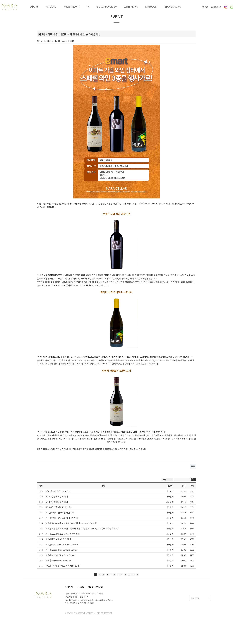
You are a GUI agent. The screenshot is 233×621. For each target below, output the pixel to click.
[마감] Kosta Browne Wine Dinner (61, 549)
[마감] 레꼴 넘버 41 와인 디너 (58, 539)
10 (130, 574)
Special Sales (173, 6)
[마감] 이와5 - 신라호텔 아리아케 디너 (62, 517)
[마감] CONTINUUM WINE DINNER (62, 544)
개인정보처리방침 (95, 586)
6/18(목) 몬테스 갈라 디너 (57, 496)
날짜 (183, 485)
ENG (206, 7)
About (34, 6)
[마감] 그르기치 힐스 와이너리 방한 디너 (63, 533)
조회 (191, 485)
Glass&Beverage (106, 6)
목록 (193, 466)
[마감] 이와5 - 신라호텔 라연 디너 (60, 512)
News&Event (71, 6)
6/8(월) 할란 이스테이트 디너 (58, 491)
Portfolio (50, 6)
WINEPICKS (131, 6)
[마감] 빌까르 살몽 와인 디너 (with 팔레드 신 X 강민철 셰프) (71, 523)
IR (88, 6)
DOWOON (151, 6)
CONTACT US (216, 7)
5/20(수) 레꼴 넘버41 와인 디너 (59, 507)
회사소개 (69, 586)
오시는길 (80, 586)
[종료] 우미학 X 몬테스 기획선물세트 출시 (63, 565)
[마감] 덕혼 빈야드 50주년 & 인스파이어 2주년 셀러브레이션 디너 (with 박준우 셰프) (82, 528)
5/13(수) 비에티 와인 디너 (57, 501)
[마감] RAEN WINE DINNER (58, 560)
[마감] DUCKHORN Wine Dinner (60, 555)
